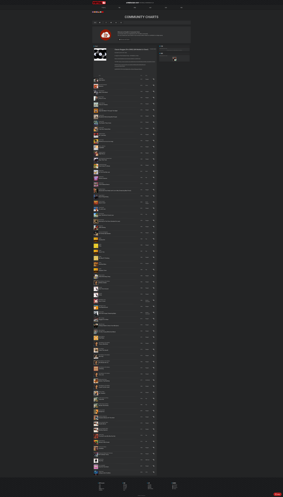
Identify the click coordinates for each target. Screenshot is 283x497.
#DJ (130, 69)
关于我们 (149, 484)
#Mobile (127, 69)
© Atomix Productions (141, 495)
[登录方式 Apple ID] (116, 22)
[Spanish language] (95, 12)
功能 (100, 487)
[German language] (99, 12)
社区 (150, 7)
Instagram (175, 487)
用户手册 (125, 486)
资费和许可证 (101, 488)
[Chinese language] (102, 12)
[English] (93, 12)
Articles (124, 488)
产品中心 (104, 7)
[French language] (97, 12)
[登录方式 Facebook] (106, 22)
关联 (181, 7)
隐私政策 (149, 487)
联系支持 (125, 484)
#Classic (140, 69)
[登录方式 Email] (99, 22)
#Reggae (136, 69)
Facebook (175, 484)
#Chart (132, 69)
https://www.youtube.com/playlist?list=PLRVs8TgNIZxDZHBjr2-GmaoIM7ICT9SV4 (137, 61)
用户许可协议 (150, 488)
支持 (166, 7)
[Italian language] (100, 12)
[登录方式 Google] (121, 22)
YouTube (175, 486)
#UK (115, 69)
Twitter (174, 488)
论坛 (124, 490)
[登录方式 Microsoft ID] (111, 22)
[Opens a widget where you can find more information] (277, 494)
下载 (119, 7)
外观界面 (100, 490)
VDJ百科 (125, 487)
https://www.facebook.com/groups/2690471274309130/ (128, 58)
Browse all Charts (124, 39)
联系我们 (149, 486)
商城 (135, 7)
